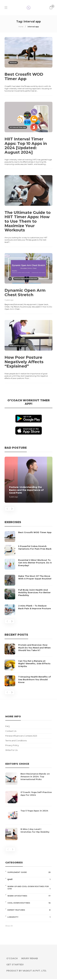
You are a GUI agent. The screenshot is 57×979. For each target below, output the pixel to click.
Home (20, 27)
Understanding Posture (18, 345)
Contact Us (10, 731)
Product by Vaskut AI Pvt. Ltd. (26, 970)
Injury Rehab (29, 958)
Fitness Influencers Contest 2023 (21, 736)
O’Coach (12, 958)
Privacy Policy (12, 745)
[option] (28, 480)
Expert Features (28, 910)
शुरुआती (28, 879)
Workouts (13, 62)
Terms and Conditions (16, 740)
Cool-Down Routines (28, 903)
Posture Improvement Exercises (25, 278)
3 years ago (9, 300)
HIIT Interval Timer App (18, 127)
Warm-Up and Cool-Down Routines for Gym (28, 887)
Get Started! (15, 964)
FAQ (7, 726)
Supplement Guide (28, 872)
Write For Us (11, 750)
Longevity (28, 917)
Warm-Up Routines (28, 896)
